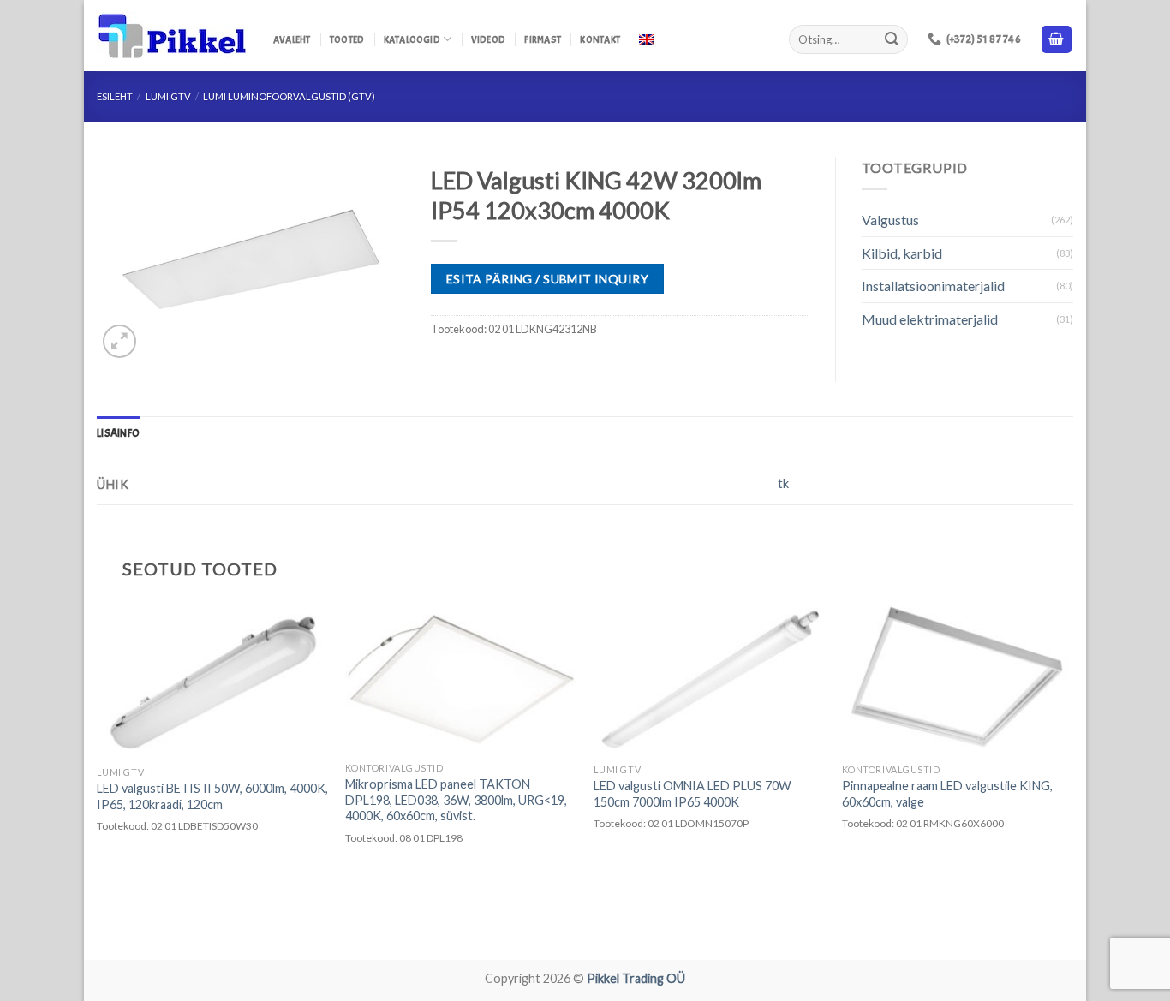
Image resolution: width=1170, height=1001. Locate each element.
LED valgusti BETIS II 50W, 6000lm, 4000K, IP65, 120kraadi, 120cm (212, 796)
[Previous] (97, 778)
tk (783, 483)
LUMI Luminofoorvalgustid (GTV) (289, 96)
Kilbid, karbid (902, 253)
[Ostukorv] (1057, 40)
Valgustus (890, 220)
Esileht (115, 96)
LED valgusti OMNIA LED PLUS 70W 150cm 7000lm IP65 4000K (692, 793)
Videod (488, 39)
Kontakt (600, 39)
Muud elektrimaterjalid (930, 319)
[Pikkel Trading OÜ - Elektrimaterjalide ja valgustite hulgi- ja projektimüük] (172, 36)
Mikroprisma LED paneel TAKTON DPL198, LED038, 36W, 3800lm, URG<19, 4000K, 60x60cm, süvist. (456, 800)
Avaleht (292, 39)
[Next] (1072, 778)
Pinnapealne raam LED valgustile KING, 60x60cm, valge (947, 793)
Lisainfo (118, 433)
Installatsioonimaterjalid (933, 285)
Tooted (347, 39)
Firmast (542, 39)
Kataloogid (412, 39)
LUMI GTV (168, 96)
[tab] (118, 433)
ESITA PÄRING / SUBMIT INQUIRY (547, 278)
